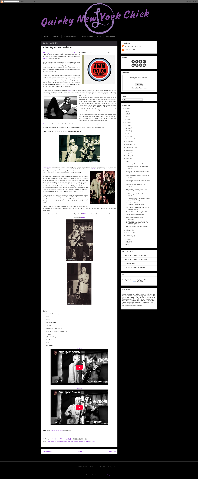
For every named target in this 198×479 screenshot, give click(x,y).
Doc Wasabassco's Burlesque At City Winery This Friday (138, 199)
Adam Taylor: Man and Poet (135, 214)
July (127, 153)
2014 (126, 128)
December (130, 139)
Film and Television (70, 36)
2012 (126, 133)
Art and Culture (87, 36)
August (128, 150)
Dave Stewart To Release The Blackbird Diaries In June (136, 203)
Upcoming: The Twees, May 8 (136, 164)
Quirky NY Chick (129, 50)
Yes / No (79, 388)
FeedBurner (143, 88)
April (128, 161)
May (128, 158)
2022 (126, 108)
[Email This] (74, 439)
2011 (126, 136)
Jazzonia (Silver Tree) (56, 430)
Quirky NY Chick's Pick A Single (136, 259)
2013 (126, 131)
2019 (126, 114)
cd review (57, 441)
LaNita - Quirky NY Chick (132, 46)
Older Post (112, 451)
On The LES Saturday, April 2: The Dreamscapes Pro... (137, 223)
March (128, 230)
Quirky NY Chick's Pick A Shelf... (136, 255)
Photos (76, 441)
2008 (126, 245)
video (93, 441)
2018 (126, 117)
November (130, 142)
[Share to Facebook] (80, 439)
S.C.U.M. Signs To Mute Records (136, 226)
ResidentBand (130, 263)
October (129, 144)
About (99, 36)
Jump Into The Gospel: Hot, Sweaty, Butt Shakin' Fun (138, 172)
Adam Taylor (47, 167)
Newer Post (47, 451)
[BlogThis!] (76, 439)
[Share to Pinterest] (82, 439)
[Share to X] (78, 439)
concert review (65, 441)
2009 (126, 242)
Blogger (109, 475)
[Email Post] (86, 439)
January (129, 236)
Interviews (55, 36)
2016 (126, 122)
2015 (126, 125)
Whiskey (79, 348)
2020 (126, 111)
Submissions (110, 36)
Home (46, 36)
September (130, 147)
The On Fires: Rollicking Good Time (137, 212)
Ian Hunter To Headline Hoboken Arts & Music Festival (138, 208)
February (129, 233)
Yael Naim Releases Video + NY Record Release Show (136, 190)
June (128, 155)
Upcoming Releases (85, 441)
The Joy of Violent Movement (135, 267)
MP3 (72, 441)
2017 (126, 119)
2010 (126, 239)
